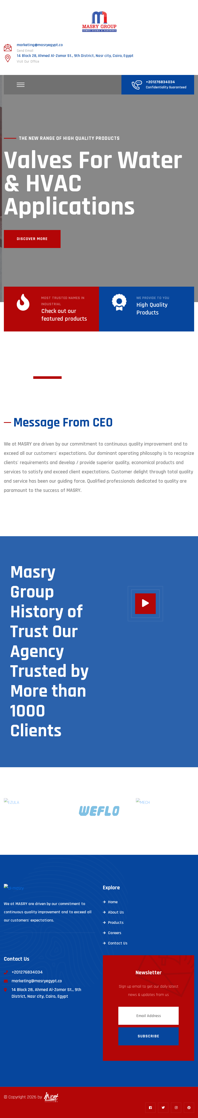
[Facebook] (150, 1108)
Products (115, 922)
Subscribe (148, 1036)
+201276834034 (160, 82)
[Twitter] (163, 1108)
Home (113, 902)
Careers (114, 933)
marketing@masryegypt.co (40, 45)
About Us (116, 912)
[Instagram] (176, 1108)
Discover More (32, 239)
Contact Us (117, 943)
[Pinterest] (189, 1108)
